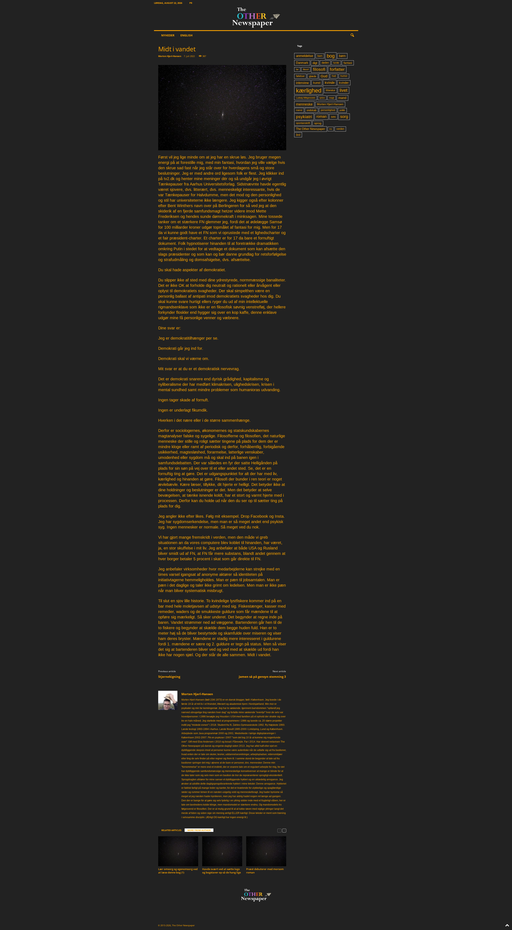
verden (340, 129)
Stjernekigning (169, 677)
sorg (344, 116)
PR (190, 2)
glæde (312, 76)
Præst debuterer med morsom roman (265, 870)
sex (333, 116)
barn (319, 56)
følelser (300, 76)
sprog (317, 123)
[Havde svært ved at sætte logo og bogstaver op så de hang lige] (222, 851)
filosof (306, 69)
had (334, 76)
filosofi (319, 69)
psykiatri (304, 116)
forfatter (337, 69)
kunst (316, 82)
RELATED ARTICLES (171, 830)
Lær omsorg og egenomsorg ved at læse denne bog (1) (178, 870)
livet (343, 90)
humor (343, 76)
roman (321, 117)
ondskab (311, 110)
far (297, 69)
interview (302, 83)
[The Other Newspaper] (256, 18)
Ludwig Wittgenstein (305, 98)
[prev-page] (279, 830)
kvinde (330, 83)
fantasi (348, 62)
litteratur (330, 90)
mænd (299, 110)
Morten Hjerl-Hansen (169, 56)
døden (325, 62)
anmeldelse (304, 56)
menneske (304, 104)
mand (342, 98)
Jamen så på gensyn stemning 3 (262, 677)
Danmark (302, 62)
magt (331, 98)
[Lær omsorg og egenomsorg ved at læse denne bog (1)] (178, 851)
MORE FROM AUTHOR (199, 830)
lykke (322, 98)
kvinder (344, 82)
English (186, 35)
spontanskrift (303, 123)
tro (330, 129)
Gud (324, 76)
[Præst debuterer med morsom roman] (266, 851)
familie (336, 63)
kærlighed (308, 90)
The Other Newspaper (310, 129)
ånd (298, 134)
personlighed (328, 110)
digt (315, 63)
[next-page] (284, 830)
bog (331, 56)
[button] (352, 35)
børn (342, 56)
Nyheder (167, 35)
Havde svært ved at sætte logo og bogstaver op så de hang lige (221, 870)
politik (342, 110)
